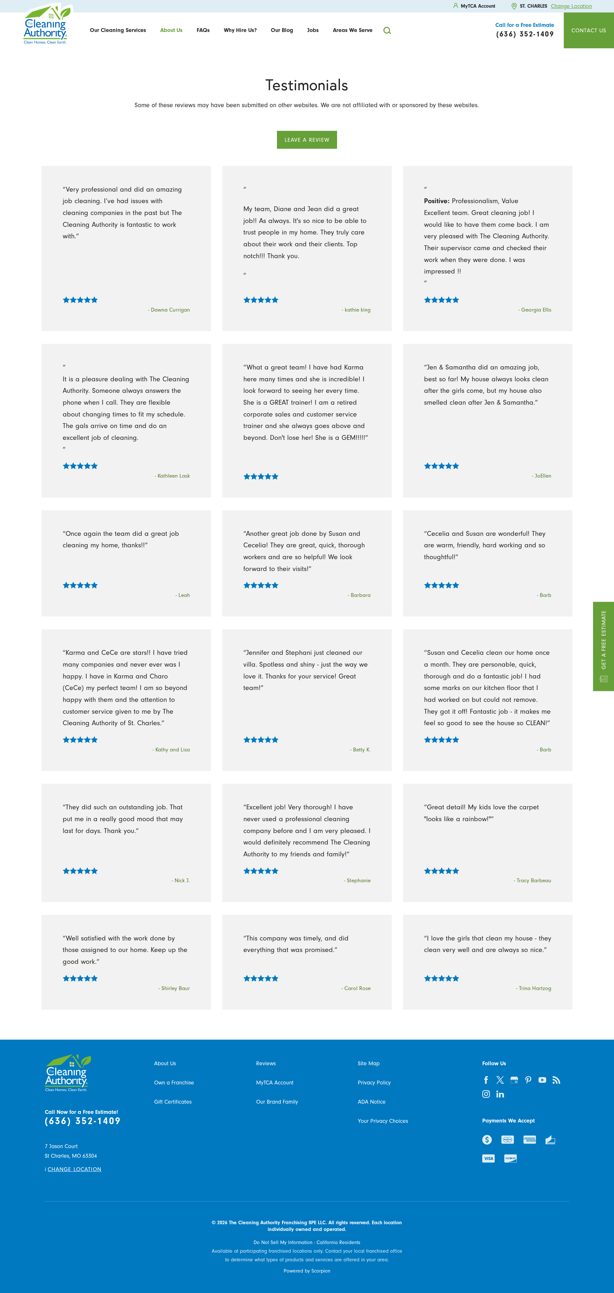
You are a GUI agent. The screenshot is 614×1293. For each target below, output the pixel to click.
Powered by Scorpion (307, 1271)
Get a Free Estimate (603, 640)
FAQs (203, 30)
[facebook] (486, 1080)
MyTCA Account (275, 1082)
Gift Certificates (173, 1102)
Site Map (369, 1063)
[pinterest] (528, 1080)
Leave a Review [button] (307, 140)
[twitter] (500, 1080)
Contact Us (588, 30)
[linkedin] (500, 1094)
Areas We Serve (353, 30)
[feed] (556, 1080)
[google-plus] (514, 1080)
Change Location (571, 6)
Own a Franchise (174, 1082)
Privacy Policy (374, 1082)
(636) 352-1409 (83, 1121)
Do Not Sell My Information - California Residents (307, 1242)
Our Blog (282, 30)
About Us (171, 30)
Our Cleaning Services (118, 30)
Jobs (313, 30)
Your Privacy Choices (383, 1121)
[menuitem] (118, 30)
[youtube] (542, 1080)
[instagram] (486, 1094)
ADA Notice (372, 1102)
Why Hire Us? (240, 30)
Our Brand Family (277, 1102)
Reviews (266, 1063)
